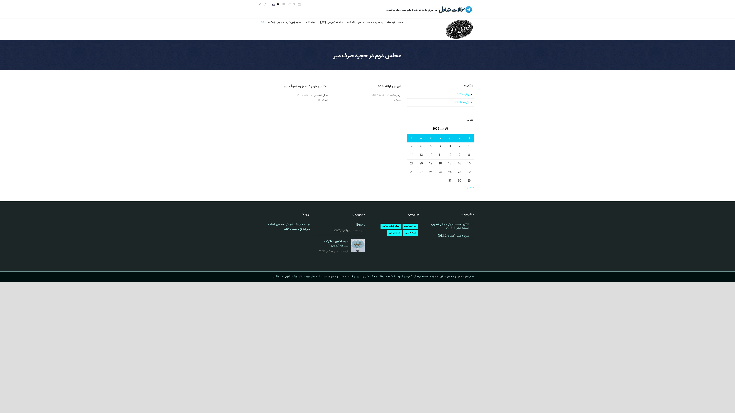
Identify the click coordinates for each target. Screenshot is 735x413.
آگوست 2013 (461, 102)
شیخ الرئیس (410, 233)
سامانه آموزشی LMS (331, 23)
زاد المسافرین (410, 226)
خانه (401, 23)
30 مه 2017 (378, 95)
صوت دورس (394, 233)
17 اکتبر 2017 (304, 95)
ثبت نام (262, 4)
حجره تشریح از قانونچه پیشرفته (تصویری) (336, 243)
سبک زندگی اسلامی (390, 226)
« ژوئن (470, 187)
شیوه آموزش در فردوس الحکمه (284, 23)
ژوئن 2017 (463, 94)
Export (360, 225)
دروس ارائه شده (355, 23)
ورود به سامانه (375, 23)
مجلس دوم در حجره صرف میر (305, 86)
